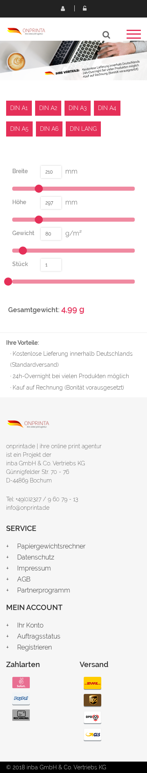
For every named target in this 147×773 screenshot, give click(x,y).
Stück (20, 264)
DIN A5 (19, 129)
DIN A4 (107, 108)
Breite (20, 171)
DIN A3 (78, 108)
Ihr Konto (30, 625)
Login (84, 8)
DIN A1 (19, 108)
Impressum (34, 568)
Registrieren (62, 8)
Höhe (19, 202)
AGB (24, 579)
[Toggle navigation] (134, 37)
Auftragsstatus (38, 636)
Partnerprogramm (43, 590)
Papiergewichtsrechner (51, 546)
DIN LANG (83, 129)
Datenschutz (35, 557)
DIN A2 (48, 108)
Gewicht (23, 233)
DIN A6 (49, 129)
